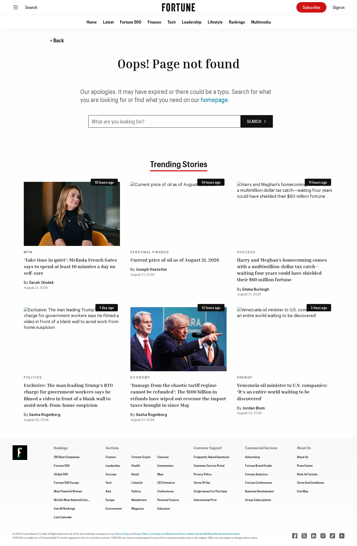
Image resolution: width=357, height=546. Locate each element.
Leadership (191, 21)
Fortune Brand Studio (258, 465)
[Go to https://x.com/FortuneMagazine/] (304, 535)
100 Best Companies (66, 457)
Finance (154, 21)
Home (92, 21)
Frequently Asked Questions (211, 457)
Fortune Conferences (258, 482)
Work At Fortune (307, 474)
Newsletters (139, 500)
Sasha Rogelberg (44, 415)
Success (246, 252)
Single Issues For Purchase (210, 491)
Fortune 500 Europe (66, 482)
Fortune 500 (130, 21)
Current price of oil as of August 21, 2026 (174, 260)
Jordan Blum (253, 408)
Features (163, 457)
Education (163, 508)
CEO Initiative (166, 482)
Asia (108, 491)
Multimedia (261, 21)
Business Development (259, 491)
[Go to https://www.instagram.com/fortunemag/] (323, 535)
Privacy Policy (203, 474)
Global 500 (61, 474)
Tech (172, 21)
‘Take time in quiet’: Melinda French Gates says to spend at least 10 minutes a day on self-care (70, 266)
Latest (108, 21)
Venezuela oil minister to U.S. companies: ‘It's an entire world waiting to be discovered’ (282, 391)
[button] (92, 22)
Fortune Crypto (141, 457)
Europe (110, 500)
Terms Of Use (202, 482)
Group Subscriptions (258, 500)
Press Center (305, 465)
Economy (140, 377)
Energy (244, 377)
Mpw (160, 474)
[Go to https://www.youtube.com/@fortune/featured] (341, 535)
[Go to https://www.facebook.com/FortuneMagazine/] (294, 535)
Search (31, 7)
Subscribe (311, 7)
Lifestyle (215, 21)
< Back (57, 40)
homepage (214, 99)
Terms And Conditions (310, 482)
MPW (28, 252)
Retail (135, 474)
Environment (114, 508)
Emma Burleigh (255, 289)
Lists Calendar (63, 517)
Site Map (302, 491)
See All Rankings (64, 508)
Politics (33, 377)
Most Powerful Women (68, 491)
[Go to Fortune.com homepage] (178, 7)
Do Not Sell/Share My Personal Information (218, 533)
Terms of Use (122, 533)
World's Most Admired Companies (75, 500)
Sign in (338, 7)
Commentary (165, 465)
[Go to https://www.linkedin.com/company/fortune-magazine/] (313, 535)
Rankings (237, 21)
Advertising (252, 457)
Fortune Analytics (256, 474)
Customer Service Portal (209, 465)
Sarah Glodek (41, 283)
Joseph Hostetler (151, 270)
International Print (205, 500)
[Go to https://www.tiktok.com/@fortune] (332, 535)
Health (135, 465)
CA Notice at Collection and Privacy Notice (172, 533)
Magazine (137, 508)
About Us (302, 457)
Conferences (165, 491)
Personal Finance (149, 252)
